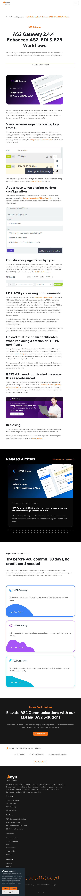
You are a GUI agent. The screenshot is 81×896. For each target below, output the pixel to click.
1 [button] (8, 530)
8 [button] (29, 530)
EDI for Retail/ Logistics (15, 829)
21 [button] (67, 530)
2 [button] (11, 530)
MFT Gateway (11, 803)
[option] (40, 495)
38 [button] (55, 533)
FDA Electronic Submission (16, 819)
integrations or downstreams (41, 140)
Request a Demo (40, 734)
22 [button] (70, 530)
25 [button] (17, 533)
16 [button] (52, 530)
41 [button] (64, 533)
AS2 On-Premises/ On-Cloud (16, 826)
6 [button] (23, 530)
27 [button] (23, 533)
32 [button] (38, 533)
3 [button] (14, 530)
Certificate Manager (41, 272)
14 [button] (46, 530)
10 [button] (35, 530)
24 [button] (14, 533)
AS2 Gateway (11, 807)
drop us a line (37, 438)
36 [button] (49, 533)
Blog (7, 844)
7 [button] (26, 530)
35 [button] (46, 533)
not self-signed (21, 354)
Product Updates (17, 17)
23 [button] (73, 530)
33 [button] (40, 533)
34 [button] (43, 533)
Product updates (12, 841)
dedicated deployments (43, 297)
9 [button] (32, 530)
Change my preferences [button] (10, 892)
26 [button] (20, 533)
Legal (54, 885)
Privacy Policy (29, 885)
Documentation (12, 838)
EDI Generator (11, 810)
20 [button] (64, 530)
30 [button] (32, 533)
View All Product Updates (62, 459)
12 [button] (40, 530)
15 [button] (49, 530)
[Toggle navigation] (76, 3)
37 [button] (52, 533)
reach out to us (35, 181)
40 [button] (61, 533)
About (8, 867)
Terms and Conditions (43, 885)
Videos (8, 854)
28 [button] (26, 533)
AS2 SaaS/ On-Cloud (14, 822)
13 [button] (43, 530)
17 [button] (55, 530)
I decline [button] (13, 888)
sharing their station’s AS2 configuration (37, 198)
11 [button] (38, 530)
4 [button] (17, 530)
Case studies (11, 848)
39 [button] (58, 533)
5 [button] (20, 530)
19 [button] (61, 530)
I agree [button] (6, 888)
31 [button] (35, 533)
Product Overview (12, 800)
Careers (9, 863)
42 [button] (67, 533)
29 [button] (29, 533)
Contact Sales (40, 762)
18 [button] (58, 530)
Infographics (10, 851)
